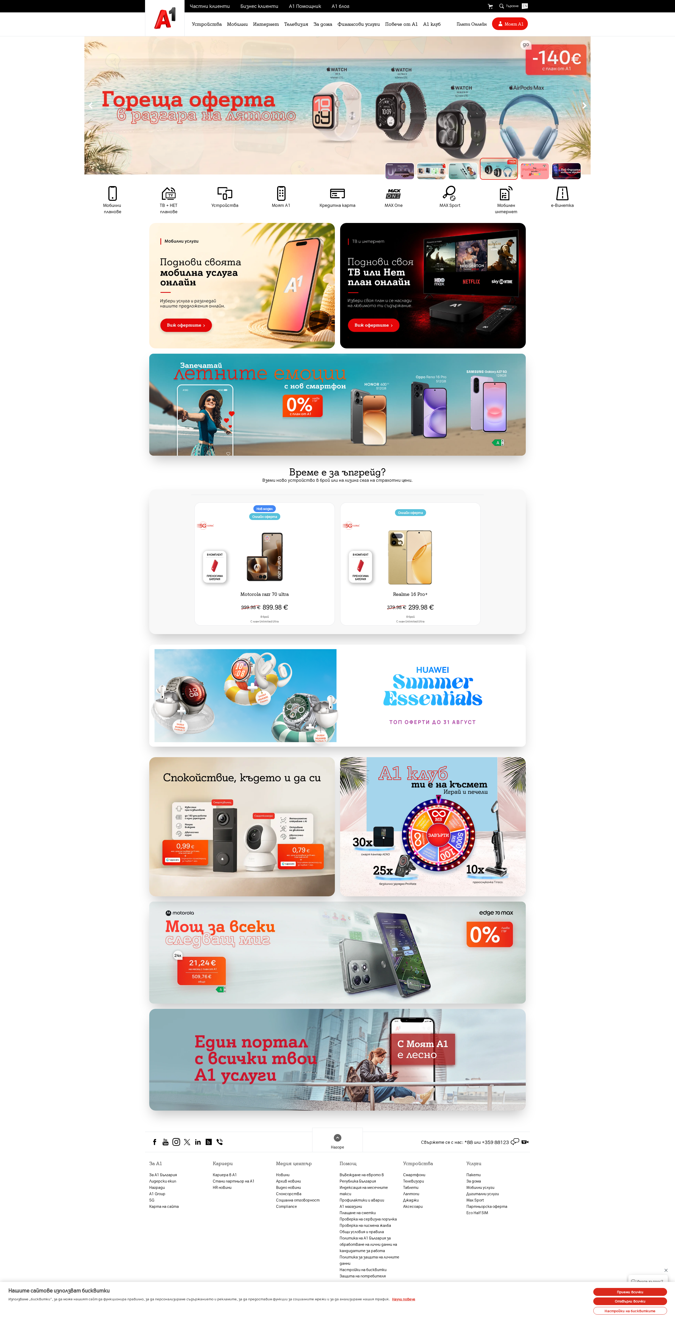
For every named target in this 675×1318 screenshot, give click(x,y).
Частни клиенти (210, 6)
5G (151, 1200)
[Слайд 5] (526, 171)
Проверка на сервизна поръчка (368, 1219)
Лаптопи (411, 1193)
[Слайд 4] (494, 171)
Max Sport (475, 1200)
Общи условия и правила (362, 1231)
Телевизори (413, 1181)
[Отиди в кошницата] (490, 6)
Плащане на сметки (358, 1212)
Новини (283, 1174)
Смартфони (414, 1174)
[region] (337, 105)
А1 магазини (351, 1206)
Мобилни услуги (480, 1187)
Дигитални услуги (482, 1193)
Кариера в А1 (225, 1174)
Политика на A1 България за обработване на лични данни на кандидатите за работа (368, 1244)
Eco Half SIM (477, 1212)
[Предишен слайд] (90, 105)
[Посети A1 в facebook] (154, 1141)
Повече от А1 (401, 24)
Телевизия (296, 24)
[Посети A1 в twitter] (187, 1141)
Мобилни (237, 24)
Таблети (410, 1187)
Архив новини (288, 1181)
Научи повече (403, 1299)
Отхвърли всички (630, 1301)
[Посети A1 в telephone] (219, 1141)
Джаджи (411, 1200)
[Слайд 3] (463, 171)
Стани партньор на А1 (234, 1181)
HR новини (222, 1187)
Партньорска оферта (486, 1206)
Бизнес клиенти (259, 6)
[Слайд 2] (431, 171)
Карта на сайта (164, 1206)
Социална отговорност (298, 1200)
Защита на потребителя (363, 1275)
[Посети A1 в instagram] (176, 1141)
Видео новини (288, 1187)
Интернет (266, 24)
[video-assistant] (525, 1142)
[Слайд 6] (562, 169)
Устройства (207, 24)
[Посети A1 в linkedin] (197, 1141)
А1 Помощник (305, 6)
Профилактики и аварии (362, 1200)
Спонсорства (288, 1193)
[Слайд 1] (399, 171)
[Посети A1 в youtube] (165, 1141)
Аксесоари (413, 1206)
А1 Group (157, 1193)
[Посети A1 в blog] (208, 1141)
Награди (157, 1187)
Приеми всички (630, 1292)
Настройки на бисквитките (630, 1310)
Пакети (473, 1174)
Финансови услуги (359, 24)
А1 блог (340, 6)
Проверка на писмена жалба (365, 1225)
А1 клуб (432, 24)
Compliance (286, 1206)
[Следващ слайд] (584, 105)
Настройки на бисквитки (363, 1269)
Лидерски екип (162, 1181)
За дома (323, 24)
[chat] (515, 1142)
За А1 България (163, 1174)
